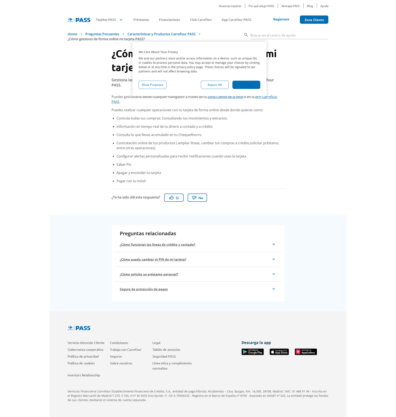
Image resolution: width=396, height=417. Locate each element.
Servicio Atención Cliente (86, 342)
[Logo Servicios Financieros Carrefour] (198, 328)
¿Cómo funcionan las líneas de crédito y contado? (157, 244)
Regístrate (281, 19)
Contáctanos (119, 342)
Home (72, 34)
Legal (156, 342)
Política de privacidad (83, 356)
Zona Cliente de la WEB (225, 97)
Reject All (215, 84)
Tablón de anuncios (166, 349)
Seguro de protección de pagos (144, 289)
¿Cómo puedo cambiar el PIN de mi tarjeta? (153, 259)
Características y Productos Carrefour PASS (161, 34)
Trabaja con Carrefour (125, 349)
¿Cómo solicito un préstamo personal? (149, 274)
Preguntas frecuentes (102, 34)
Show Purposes (152, 84)
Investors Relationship (84, 375)
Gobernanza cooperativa (85, 349)
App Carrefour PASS (236, 19)
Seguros (116, 356)
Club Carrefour (201, 19)
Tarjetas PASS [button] (110, 19)
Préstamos (141, 19)
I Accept (246, 84)
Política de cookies (81, 363)
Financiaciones (169, 19)
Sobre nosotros (121, 363)
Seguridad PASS (164, 356)
